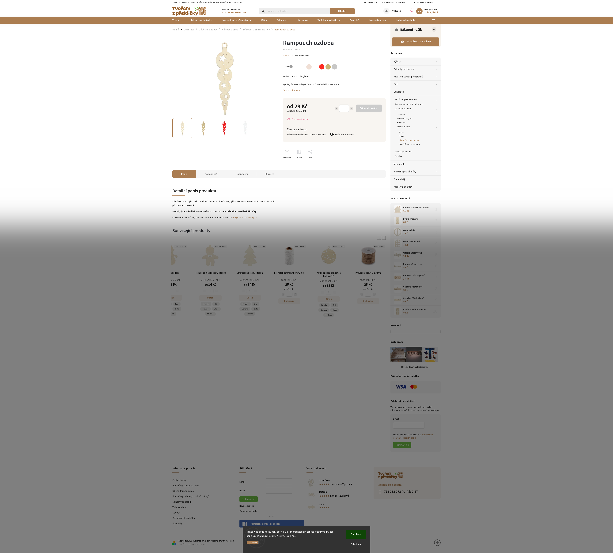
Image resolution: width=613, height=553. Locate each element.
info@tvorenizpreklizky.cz (244, 217)
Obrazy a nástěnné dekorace (409, 104)
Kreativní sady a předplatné (408, 76)
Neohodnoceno (302, 56)
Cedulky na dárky (403, 151)
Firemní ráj (399, 179)
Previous (379, 237)
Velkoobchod (179, 507)
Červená (205, 309)
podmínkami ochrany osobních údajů (413, 436)
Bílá (176, 304)
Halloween (401, 122)
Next (384, 237)
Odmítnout (356, 544)
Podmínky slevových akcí (394, 2)
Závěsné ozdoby (403, 108)
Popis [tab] (184, 174)
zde (294, 536)
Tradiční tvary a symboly (409, 144)
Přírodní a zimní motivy (409, 140)
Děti (396, 84)
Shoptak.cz (202, 544)
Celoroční (401, 114)
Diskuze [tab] (269, 174)
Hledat (342, 11)
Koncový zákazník (181, 502)
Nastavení (252, 542)
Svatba (398, 156)
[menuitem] (179, 20)
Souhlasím (356, 534)
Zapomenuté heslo (248, 511)
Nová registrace (246, 506)
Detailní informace (291, 90)
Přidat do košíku (368, 108)
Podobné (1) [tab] (211, 174)
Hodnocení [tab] (242, 174)
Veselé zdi (399, 164)
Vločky (401, 136)
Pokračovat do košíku (418, 41)
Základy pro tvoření (404, 69)
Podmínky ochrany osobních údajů (190, 496)
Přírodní (206, 304)
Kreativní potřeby (403, 187)
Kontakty (177, 523)
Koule (401, 132)
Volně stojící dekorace (406, 99)
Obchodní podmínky (423, 2)
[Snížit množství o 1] (336, 108)
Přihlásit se (402, 445)
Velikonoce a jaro (404, 118)
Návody (176, 512)
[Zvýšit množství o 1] (351, 108)
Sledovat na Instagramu (416, 367)
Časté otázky (370, 2)
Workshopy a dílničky (405, 171)
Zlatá (177, 309)
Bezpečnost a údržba (183, 518)
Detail (171, 297)
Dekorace (399, 92)
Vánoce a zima (403, 126)
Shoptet (188, 544)
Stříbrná (171, 314)
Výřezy (397, 61)
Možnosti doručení (344, 134)
